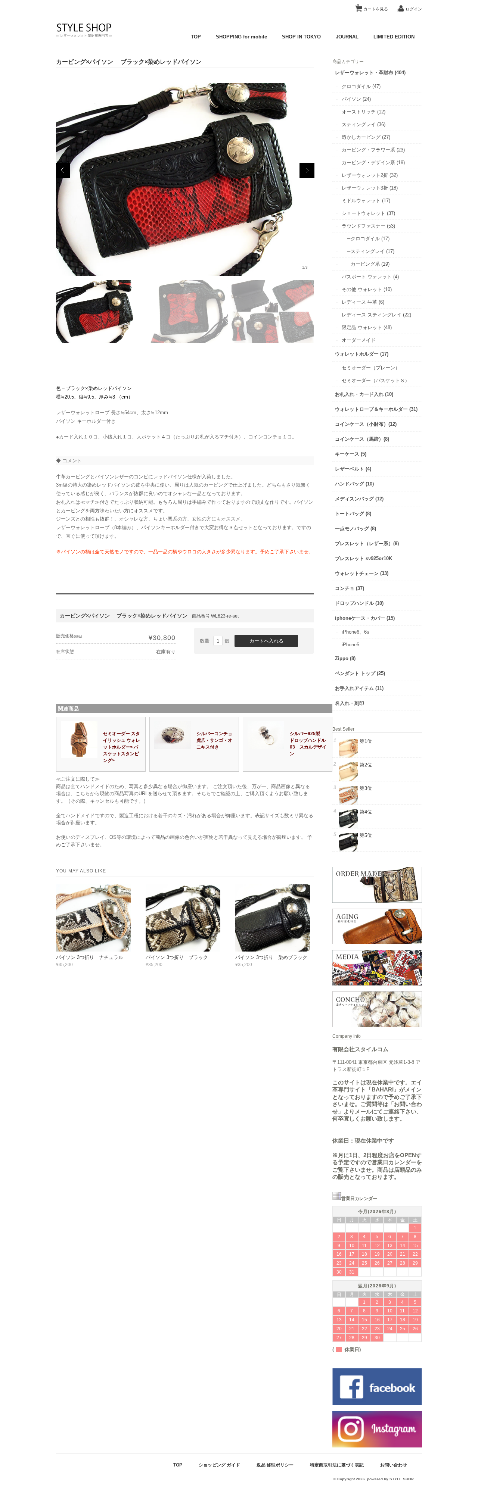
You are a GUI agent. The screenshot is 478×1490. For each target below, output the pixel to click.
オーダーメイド (359, 340)
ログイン (414, 9)
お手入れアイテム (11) (359, 688)
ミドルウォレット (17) (366, 200)
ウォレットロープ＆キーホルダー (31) (376, 409)
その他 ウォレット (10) (367, 289)
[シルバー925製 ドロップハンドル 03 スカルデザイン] (266, 747)
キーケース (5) (350, 454)
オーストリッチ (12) (363, 112)
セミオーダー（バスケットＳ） (376, 380)
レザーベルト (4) (353, 469)
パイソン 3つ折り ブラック (177, 957)
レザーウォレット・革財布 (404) (370, 72)
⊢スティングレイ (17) (370, 251)
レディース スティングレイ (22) (376, 315)
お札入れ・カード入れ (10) (364, 394)
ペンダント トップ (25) (360, 673)
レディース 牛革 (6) (363, 302)
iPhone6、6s (355, 632)
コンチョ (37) (349, 588)
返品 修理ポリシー (275, 1464)
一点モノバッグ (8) (355, 528)
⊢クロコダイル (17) (368, 238)
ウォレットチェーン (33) (361, 573)
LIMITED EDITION (394, 37)
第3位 (366, 788)
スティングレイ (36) (363, 124)
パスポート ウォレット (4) (370, 276)
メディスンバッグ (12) (359, 499)
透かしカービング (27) (366, 137)
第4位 (366, 812)
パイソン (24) (356, 99)
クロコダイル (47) (361, 86)
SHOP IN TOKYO (301, 37)
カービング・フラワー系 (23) (373, 150)
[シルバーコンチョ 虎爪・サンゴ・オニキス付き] (172, 747)
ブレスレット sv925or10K (363, 558)
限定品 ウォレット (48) (367, 327)
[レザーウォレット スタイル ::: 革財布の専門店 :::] (84, 37)
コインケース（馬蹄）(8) (362, 439)
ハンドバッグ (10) (354, 484)
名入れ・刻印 (349, 703)
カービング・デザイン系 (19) (373, 162)
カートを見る (372, 7)
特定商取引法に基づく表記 (337, 1464)
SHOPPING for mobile (241, 37)
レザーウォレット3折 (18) (370, 188)
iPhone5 (350, 644)
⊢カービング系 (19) (365, 264)
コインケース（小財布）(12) (366, 424)
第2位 (366, 765)
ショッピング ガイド (219, 1464)
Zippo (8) (345, 658)
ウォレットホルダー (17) (361, 354)
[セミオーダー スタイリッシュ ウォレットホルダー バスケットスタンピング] (79, 756)
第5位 (366, 835)
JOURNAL (347, 37)
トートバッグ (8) (353, 513)
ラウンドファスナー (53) (368, 226)
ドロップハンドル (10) (359, 603)
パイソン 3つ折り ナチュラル (89, 957)
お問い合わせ (393, 1464)
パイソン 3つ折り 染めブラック (271, 957)
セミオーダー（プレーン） (371, 368)
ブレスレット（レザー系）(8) (367, 543)
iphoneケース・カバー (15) (365, 618)
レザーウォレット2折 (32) (370, 175)
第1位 (366, 741)
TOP (196, 37)
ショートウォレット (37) (368, 213)
